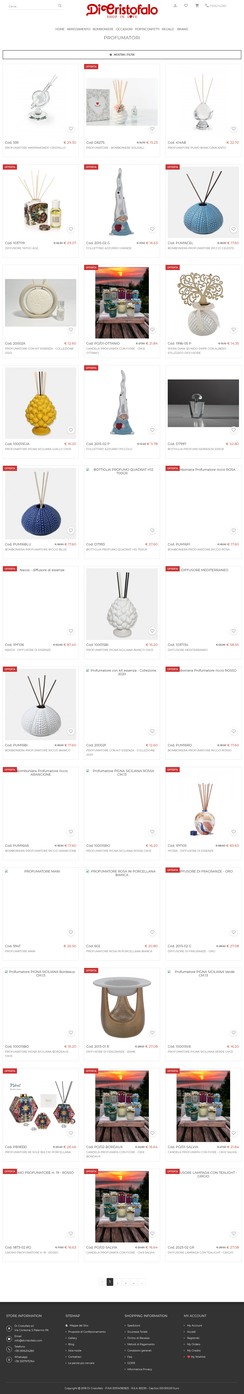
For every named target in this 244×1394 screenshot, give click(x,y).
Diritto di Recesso (138, 1338)
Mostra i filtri (124, 54)
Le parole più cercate (81, 1363)
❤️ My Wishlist (196, 1356)
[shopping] (197, 5)
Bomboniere (103, 29)
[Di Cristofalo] (122, 5)
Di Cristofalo (95, 1388)
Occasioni (124, 29)
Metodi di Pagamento (141, 1344)
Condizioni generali (139, 1350)
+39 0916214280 (24, 1351)
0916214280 (218, 6)
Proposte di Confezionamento (87, 1331)
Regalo (168, 29)
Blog (71, 1344)
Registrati (193, 1338)
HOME (60, 29)
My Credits (193, 1350)
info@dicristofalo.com (28, 1340)
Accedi (191, 1331)
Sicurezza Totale (137, 1331)
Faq (129, 1356)
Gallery (72, 1338)
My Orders (193, 1344)
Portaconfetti (147, 29)
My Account (194, 1325)
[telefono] (207, 5)
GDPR (131, 1363)
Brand (182, 29)
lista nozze (74, 1350)
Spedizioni (133, 1325)
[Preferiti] (186, 5)
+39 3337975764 (24, 1361)
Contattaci (74, 1356)
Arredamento (78, 29)
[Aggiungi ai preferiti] (70, 128)
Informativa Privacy (139, 1369)
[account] (175, 5)
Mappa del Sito (79, 1325)
